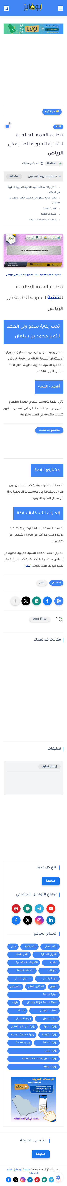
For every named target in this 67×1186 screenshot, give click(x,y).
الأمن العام (22, 954)
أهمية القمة (49, 208)
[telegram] (39, 908)
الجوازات (52, 970)
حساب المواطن (48, 1010)
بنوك (15, 1002)
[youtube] (50, 908)
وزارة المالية (50, 1067)
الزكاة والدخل (50, 978)
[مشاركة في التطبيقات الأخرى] (15, 600)
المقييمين (15, 986)
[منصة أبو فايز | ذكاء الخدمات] (33, 8)
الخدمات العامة (25, 970)
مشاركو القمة (48, 214)
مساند (21, 1010)
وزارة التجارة (50, 1026)
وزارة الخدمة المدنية (22, 1034)
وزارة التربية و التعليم (23, 1026)
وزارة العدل (50, 1051)
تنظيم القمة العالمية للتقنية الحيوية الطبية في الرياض (33, 275)
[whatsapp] (27, 908)
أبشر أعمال (50, 946)
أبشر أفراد (30, 946)
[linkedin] (50, 920)
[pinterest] (16, 908)
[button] (47, 600)
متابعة (50, 881)
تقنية (53, 298)
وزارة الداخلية (50, 1043)
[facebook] (16, 920)
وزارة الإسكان (23, 1018)
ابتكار (28, 566)
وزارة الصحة (23, 1043)
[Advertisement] (33, 71)
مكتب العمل (50, 1018)
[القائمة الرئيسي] (60, 8)
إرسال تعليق (49, 766)
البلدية (53, 962)
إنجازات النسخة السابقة (42, 220)
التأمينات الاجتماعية (27, 962)
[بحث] (6, 8)
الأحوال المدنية (49, 954)
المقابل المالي (36, 986)
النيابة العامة (50, 994)
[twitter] (27, 920)
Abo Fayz (51, 163)
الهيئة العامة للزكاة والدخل (42, 1002)
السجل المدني (23, 978)
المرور (53, 986)
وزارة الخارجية (49, 1034)
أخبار (58, 126)
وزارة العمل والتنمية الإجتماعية (39, 1059)
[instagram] (39, 920)
